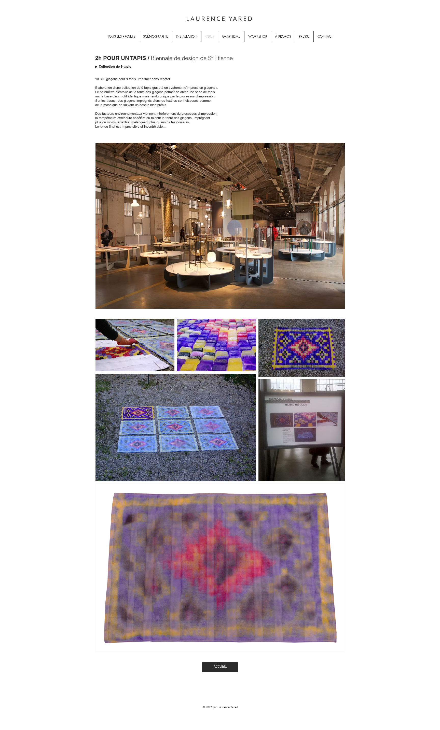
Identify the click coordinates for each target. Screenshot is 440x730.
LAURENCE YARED (219, 18)
